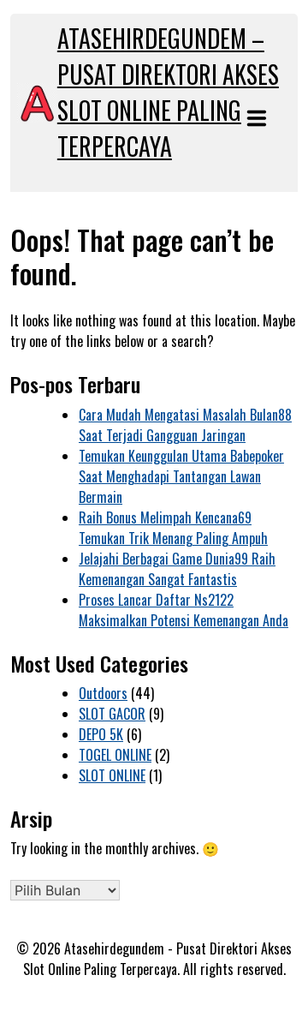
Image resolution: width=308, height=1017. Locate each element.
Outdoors (103, 693)
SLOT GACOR (112, 713)
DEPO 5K (101, 734)
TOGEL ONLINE (115, 755)
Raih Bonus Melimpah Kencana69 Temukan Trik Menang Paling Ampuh (173, 527)
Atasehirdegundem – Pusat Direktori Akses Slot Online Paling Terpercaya (168, 92)
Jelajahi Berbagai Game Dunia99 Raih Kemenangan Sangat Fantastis (177, 568)
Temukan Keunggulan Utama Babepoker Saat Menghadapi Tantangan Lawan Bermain (181, 476)
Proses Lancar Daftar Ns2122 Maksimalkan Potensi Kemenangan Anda (183, 610)
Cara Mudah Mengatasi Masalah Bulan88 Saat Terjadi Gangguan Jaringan (185, 425)
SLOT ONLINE (112, 775)
